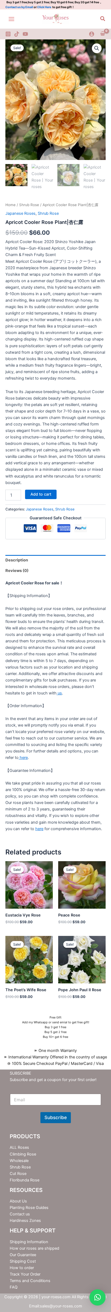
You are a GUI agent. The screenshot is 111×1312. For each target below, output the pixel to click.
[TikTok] (16, 34)
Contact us (20, 1214)
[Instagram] (8, 34)
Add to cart (40, 494)
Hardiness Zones (25, 1220)
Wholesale (19, 1160)
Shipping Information (29, 1241)
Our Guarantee (23, 1254)
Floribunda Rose (24, 1180)
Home (10, 205)
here (23, 757)
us (59, 693)
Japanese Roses (20, 213)
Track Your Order (25, 1274)
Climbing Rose (23, 1154)
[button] (103, 19)
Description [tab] (16, 560)
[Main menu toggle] (11, 19)
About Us (18, 1201)
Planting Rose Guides (29, 1207)
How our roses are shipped (34, 1248)
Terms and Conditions (30, 1280)
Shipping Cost (23, 1261)
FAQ (14, 1287)
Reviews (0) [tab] (17, 570)
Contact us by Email (19, 7)
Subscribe (55, 1117)
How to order (22, 1267)
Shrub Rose (29, 205)
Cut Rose (18, 1173)
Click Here (44, 7)
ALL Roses (19, 1147)
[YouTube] (25, 34)
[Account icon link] (91, 34)
